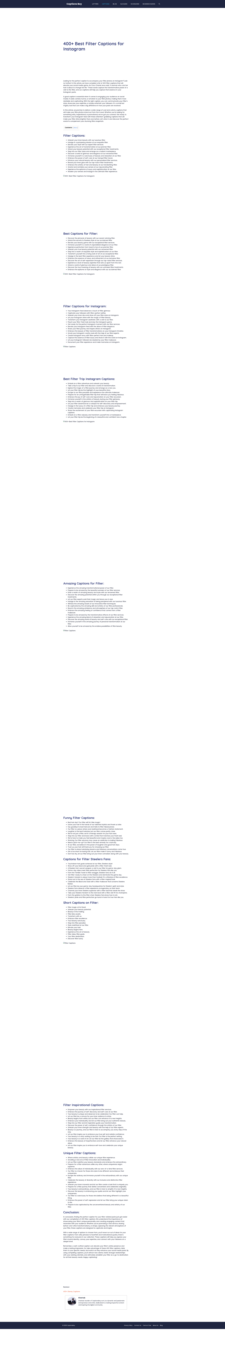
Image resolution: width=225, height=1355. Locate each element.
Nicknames (135, 4)
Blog (115, 4)
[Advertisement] (96, 28)
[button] (159, 4)
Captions (105, 4)
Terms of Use (147, 1325)
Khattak (81, 1298)
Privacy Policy (128, 1325)
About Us (155, 1325)
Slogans (123, 4)
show (75, 128)
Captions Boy (74, 3)
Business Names (149, 4)
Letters (95, 4)
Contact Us (137, 1325)
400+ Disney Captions (71, 1291)
